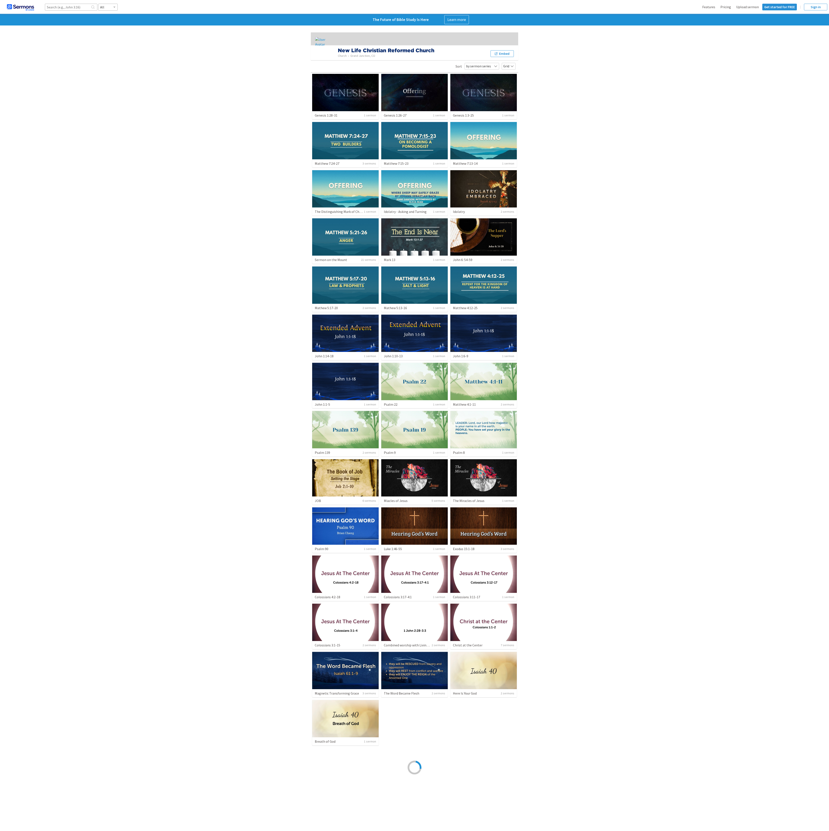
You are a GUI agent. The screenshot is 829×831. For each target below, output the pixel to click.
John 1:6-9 (460, 356)
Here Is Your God (465, 693)
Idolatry (459, 211)
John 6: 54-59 (462, 260)
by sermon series (478, 66)
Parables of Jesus (397, 789)
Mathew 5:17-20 (326, 308)
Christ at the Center (468, 645)
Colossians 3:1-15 (327, 645)
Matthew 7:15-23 (396, 163)
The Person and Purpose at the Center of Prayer (350, 789)
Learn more (456, 19)
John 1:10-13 (393, 356)
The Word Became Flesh (401, 693)
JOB (318, 501)
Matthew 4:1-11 (464, 404)
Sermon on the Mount (331, 260)
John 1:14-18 (324, 356)
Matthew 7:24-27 (327, 163)
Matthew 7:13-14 (465, 163)
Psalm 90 (321, 549)
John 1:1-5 (322, 404)
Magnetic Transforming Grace (337, 693)
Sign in (816, 7)
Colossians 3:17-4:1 (398, 597)
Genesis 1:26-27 (395, 115)
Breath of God (325, 741)
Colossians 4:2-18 (327, 597)
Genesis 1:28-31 (326, 115)
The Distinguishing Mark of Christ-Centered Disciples (354, 211)
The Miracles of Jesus (468, 501)
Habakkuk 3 (461, 789)
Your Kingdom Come (468, 741)
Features (708, 7)
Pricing (725, 7)
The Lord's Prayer (397, 741)
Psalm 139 (322, 452)
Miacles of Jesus (396, 501)
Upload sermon (747, 7)
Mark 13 (389, 260)
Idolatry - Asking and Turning (405, 211)
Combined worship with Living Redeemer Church (419, 645)
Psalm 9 (390, 452)
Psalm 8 (459, 452)
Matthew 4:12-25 (465, 308)
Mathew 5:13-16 (395, 308)
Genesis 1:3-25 (463, 115)
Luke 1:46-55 (393, 549)
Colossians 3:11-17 (466, 597)
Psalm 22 (390, 404)
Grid (506, 66)
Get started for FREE (779, 7)
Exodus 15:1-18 (464, 549)
